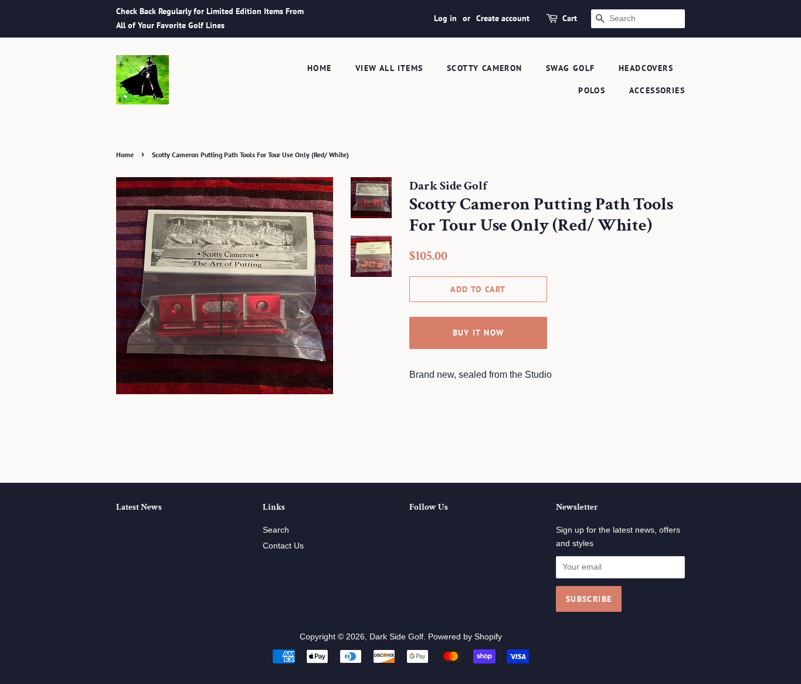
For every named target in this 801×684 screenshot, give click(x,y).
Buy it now (478, 332)
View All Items (389, 68)
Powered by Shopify (465, 636)
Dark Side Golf (396, 636)
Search (276, 530)
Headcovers (646, 68)
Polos (591, 90)
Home (319, 68)
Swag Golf (570, 68)
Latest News (139, 507)
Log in (445, 18)
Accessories (657, 90)
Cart (569, 18)
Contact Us (283, 545)
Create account (503, 18)
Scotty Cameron (484, 68)
